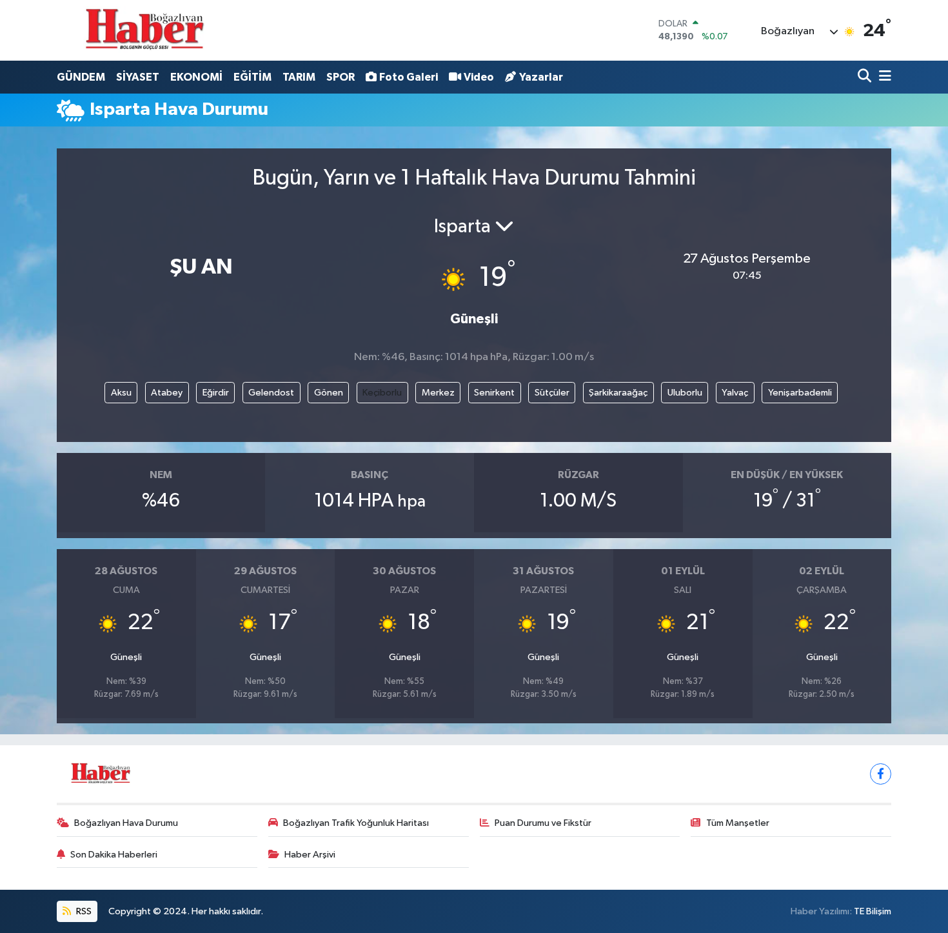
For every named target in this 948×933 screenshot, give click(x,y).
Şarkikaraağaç (618, 392)
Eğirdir (215, 392)
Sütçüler (552, 392)
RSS (83, 911)
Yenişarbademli (800, 392)
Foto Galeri (408, 77)
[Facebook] (880, 774)
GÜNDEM (81, 77)
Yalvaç (735, 392)
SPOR (340, 77)
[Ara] (866, 77)
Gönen (328, 392)
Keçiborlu (382, 392)
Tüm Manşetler (737, 823)
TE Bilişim (872, 911)
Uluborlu (684, 392)
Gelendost (271, 392)
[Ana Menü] (883, 77)
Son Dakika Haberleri (113, 854)
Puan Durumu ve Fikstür (543, 823)
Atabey (167, 392)
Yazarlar (541, 77)
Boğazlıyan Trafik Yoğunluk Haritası (356, 823)
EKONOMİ (196, 77)
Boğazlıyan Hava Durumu (126, 823)
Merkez (438, 392)
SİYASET (137, 77)
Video (479, 77)
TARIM (298, 77)
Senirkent (494, 392)
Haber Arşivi (309, 854)
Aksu (121, 392)
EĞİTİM (252, 77)
